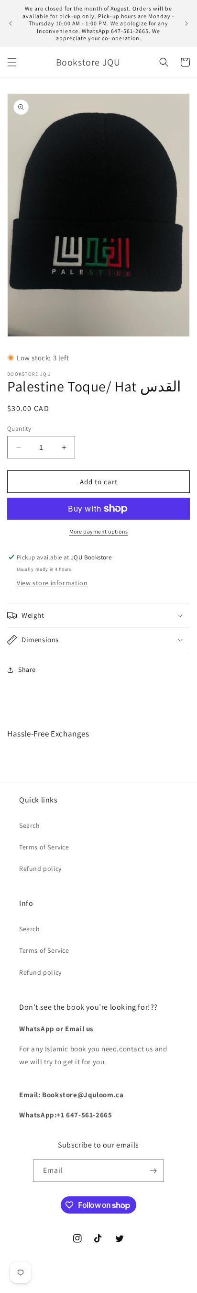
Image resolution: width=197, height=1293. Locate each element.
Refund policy (40, 868)
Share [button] (27, 669)
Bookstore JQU (83, 1285)
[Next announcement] (186, 23)
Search (29, 825)
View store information (52, 583)
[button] (11, 62)
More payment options (98, 531)
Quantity (19, 428)
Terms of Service (44, 847)
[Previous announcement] (10, 23)
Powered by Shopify (127, 1285)
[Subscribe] (153, 1170)
